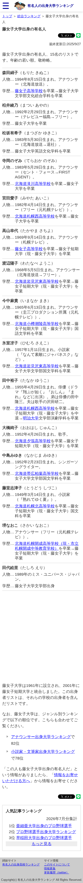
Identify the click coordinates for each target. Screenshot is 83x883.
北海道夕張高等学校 (33, 441)
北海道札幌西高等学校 (35, 216)
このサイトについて (57, 864)
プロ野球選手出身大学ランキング (46, 832)
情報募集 (50, 868)
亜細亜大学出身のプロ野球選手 (44, 826)
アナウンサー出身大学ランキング (41, 737)
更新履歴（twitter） (56, 872)
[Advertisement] (41, 636)
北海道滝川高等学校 (33, 183)
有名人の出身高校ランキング (21, 864)
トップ (7, 16)
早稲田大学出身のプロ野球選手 (44, 838)
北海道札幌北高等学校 (35, 506)
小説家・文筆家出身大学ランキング (43, 751)
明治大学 (31, 418)
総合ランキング (29, 16)
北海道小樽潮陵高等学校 (37, 324)
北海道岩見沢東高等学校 (37, 281)
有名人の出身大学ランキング (50, 6)
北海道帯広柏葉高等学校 (37, 473)
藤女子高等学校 (29, 91)
